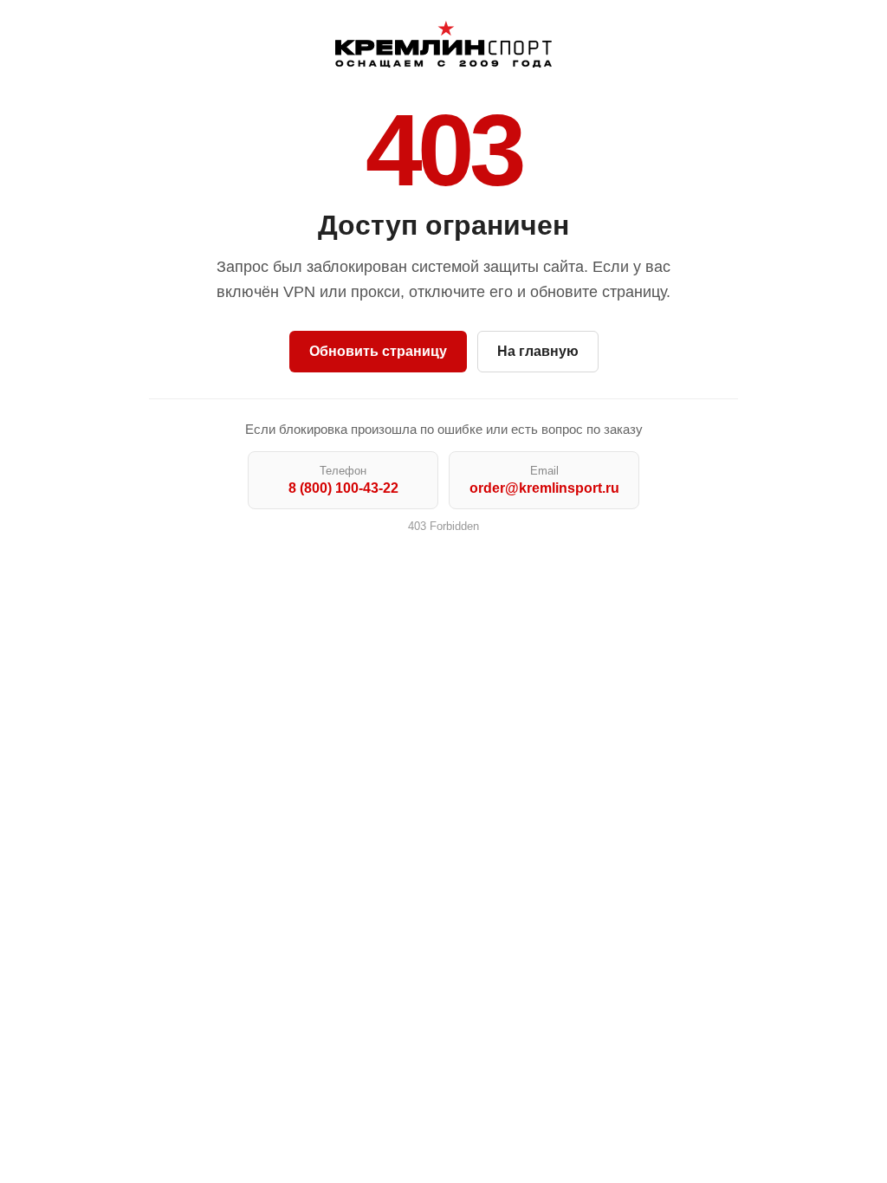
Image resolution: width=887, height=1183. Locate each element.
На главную (538, 351)
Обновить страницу (378, 351)
